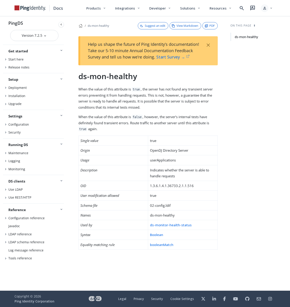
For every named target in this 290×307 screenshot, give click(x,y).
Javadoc (14, 226)
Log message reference (26, 250)
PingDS (15, 23)
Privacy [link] (138, 299)
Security (14, 132)
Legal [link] (122, 299)
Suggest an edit (155, 26)
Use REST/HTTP (19, 197)
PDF (212, 26)
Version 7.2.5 (32, 35)
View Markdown (187, 26)
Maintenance (18, 153)
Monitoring (16, 169)
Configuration (18, 124)
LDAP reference (20, 234)
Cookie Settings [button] (182, 299)
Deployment (17, 87)
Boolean (156, 234)
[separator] (65, 153)
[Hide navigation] (61, 24)
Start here (16, 59)
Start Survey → (170, 57)
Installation (16, 96)
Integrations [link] (127, 8)
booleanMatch (161, 244)
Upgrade (15, 104)
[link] (30, 8)
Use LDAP (15, 189)
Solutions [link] (190, 8)
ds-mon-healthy (98, 26)
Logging (14, 161)
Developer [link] (160, 8)
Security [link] (157, 299)
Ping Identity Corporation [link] (34, 301)
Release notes (18, 67)
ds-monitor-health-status (171, 225)
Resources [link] (221, 8)
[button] (267, 8)
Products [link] (96, 8)
